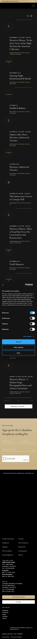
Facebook (5, 612)
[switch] (32, 318)
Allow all (18, 342)
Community (22, 551)
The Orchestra (23, 543)
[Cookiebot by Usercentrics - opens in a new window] (27, 285)
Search (33, 1)
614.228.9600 (10, 589)
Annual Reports (7, 555)
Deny (18, 353)
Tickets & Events (8, 539)
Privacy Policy (5, 637)
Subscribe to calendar (17, 406)
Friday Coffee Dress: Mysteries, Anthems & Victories (19, 138)
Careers (21, 539)
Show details (27, 336)
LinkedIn (5, 616)
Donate (18, 602)
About (20, 555)
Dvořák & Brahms (17, 108)
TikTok (4, 618)
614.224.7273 (9, 591)
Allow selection (18, 347)
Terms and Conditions (16, 637)
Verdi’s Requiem (17, 264)
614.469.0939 (9, 568)
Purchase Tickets (18, 597)
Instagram (5, 610)
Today (18, 400)
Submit (33, 450)
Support (5, 547)
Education (22, 547)
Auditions (5, 543)
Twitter (4, 614)
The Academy (7, 551)
